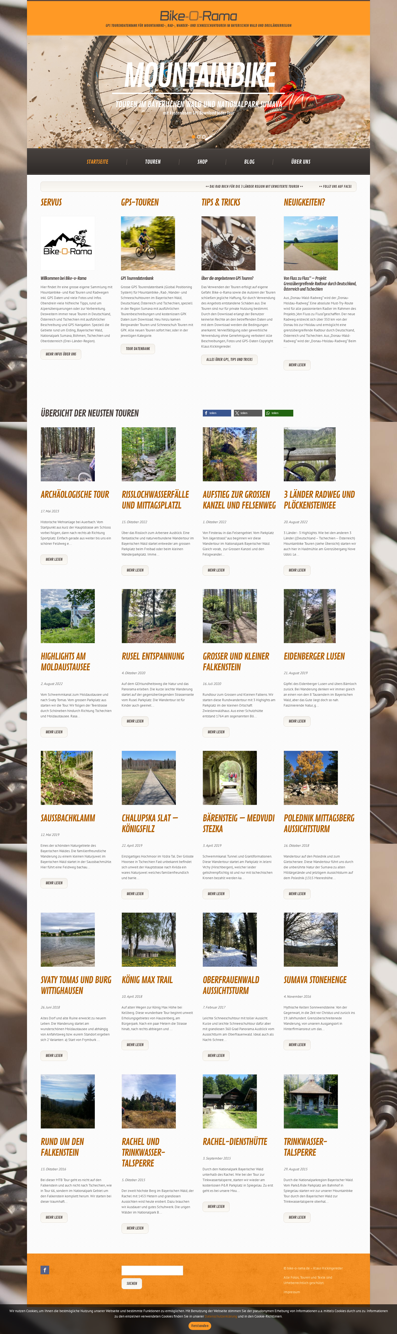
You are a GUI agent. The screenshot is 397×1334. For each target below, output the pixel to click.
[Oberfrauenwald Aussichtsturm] (230, 942)
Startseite (97, 162)
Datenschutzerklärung (221, 1316)
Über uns (300, 162)
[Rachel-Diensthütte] (230, 1103)
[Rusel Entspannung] (149, 618)
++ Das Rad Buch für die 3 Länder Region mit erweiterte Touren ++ (179, 186)
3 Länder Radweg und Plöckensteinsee (319, 500)
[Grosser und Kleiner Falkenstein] (230, 618)
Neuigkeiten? (304, 202)
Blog (249, 162)
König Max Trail (147, 980)
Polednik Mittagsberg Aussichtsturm (319, 824)
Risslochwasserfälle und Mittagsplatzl (155, 500)
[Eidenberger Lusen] (310, 618)
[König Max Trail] (149, 942)
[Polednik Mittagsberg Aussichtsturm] (311, 780)
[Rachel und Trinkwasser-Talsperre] (149, 1103)
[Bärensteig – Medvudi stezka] (230, 780)
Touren (153, 162)
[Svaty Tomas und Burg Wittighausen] (68, 942)
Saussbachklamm (68, 818)
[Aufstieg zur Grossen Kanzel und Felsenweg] (230, 456)
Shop (202, 162)
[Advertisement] (198, 390)
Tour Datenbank (138, 349)
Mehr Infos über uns (61, 354)
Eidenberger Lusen (314, 656)
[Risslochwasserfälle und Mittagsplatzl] (149, 456)
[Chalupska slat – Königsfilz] (149, 780)
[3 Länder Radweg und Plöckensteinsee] (310, 456)
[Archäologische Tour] (68, 456)
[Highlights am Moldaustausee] (68, 618)
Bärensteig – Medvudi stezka (238, 824)
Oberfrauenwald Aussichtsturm (231, 986)
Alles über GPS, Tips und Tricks (229, 359)
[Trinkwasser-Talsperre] (311, 1103)
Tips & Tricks (220, 202)
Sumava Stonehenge (315, 980)
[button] (217, 413)
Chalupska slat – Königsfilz (150, 824)
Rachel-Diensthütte (235, 1142)
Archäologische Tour (75, 494)
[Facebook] (45, 1270)
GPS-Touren (139, 202)
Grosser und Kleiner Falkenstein (236, 662)
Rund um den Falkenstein (62, 1147)
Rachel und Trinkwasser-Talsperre (143, 1152)
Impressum (292, 1292)
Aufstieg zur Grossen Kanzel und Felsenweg (239, 500)
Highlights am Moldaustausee (65, 662)
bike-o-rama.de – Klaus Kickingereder (315, 1268)
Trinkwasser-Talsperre (305, 1147)
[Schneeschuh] (198, 92)
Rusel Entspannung (153, 656)
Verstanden (199, 1326)
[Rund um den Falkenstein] (68, 1103)
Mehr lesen (297, 365)
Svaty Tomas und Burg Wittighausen (76, 986)
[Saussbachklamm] (67, 780)
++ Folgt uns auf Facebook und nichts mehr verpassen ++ (285, 186)
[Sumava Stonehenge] (311, 942)
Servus (51, 202)
